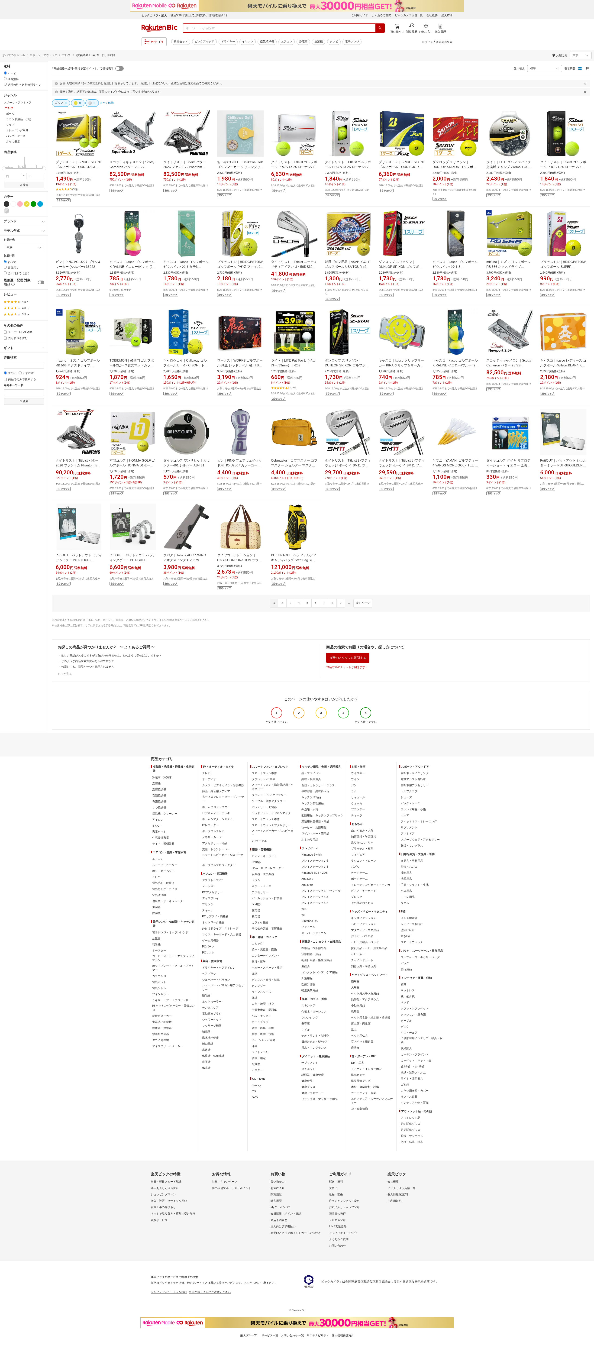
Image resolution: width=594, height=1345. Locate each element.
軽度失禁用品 (309, 990)
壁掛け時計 (408, 930)
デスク (405, 1026)
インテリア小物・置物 (415, 1102)
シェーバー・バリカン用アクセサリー (223, 987)
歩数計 (206, 1049)
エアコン (286, 41)
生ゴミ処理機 (160, 1040)
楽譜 (254, 973)
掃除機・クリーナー (164, 813)
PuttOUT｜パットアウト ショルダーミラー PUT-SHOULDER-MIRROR (563, 465)
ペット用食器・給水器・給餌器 (370, 1017)
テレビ (334, 41)
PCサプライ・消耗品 (215, 916)
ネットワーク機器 (213, 922)
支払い (333, 1188)
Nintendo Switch (311, 854)
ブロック (356, 897)
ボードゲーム (359, 878)
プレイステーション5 (314, 860)
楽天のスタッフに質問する (348, 658)
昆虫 (354, 1029)
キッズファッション (363, 918)
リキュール (358, 797)
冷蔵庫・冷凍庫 (162, 777)
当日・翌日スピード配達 (166, 1181)
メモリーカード (212, 837)
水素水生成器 (160, 1034)
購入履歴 (276, 1201)
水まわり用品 (309, 839)
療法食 (355, 1047)
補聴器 (206, 1031)
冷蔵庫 (303, 41)
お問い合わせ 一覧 (292, 1335)
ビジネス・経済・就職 (266, 979)
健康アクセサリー (312, 1093)
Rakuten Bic (159, 28)
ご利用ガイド (359, 15)
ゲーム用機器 (210, 940)
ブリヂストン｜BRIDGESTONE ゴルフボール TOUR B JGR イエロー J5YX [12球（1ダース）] (402, 167)
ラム (354, 791)
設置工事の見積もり (163, 1207)
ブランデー (358, 809)
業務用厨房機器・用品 (315, 821)
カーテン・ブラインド (415, 1054)
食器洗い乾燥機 (162, 1022)
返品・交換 (336, 1194)
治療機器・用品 (311, 954)
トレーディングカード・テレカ (370, 884)
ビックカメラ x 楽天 (154, 15)
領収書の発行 (337, 1213)
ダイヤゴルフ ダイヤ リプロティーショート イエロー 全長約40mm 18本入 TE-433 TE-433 (508, 465)
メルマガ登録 (337, 1220)
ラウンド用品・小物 (413, 809)
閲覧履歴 (276, 1194)
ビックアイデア (204, 41)
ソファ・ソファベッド (415, 1008)
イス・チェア (409, 1032)
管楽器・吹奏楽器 (263, 874)
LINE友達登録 (337, 1226)
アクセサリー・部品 (214, 843)
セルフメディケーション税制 (169, 1292)
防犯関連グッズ (410, 1123)
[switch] (41, 282)
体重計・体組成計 (213, 1055)
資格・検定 (259, 1058)
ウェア (405, 815)
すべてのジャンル (14, 55)
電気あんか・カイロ (164, 889)
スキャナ (207, 910)
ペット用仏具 (359, 1035)
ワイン (355, 779)
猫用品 (355, 981)
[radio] (5, 72)
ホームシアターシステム (217, 819)
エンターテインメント (266, 955)
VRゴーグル (259, 841)
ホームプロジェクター (216, 807)
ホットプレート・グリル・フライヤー (173, 968)
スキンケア (308, 1005)
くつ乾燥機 (159, 807)
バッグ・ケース (410, 803)
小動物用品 (358, 1005)
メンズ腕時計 (409, 918)
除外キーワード (13, 385)
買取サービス (159, 1220)
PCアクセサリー (212, 892)
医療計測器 (308, 984)
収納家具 (406, 1048)
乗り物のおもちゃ (362, 842)
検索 (25, 185)
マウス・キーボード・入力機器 (221, 934)
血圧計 (206, 1062)
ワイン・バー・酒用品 (315, 833)
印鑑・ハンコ (409, 866)
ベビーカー (358, 954)
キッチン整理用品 (312, 803)
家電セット (181, 41)
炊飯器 (156, 938)
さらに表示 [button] (13, 141)
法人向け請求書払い (283, 1226)
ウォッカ (356, 803)
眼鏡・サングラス (412, 845)
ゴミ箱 (405, 1084)
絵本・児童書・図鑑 (264, 949)
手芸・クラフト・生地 (415, 884)
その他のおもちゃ (362, 903)
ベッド (405, 1002)
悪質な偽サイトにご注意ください (210, 1292)
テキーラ (356, 815)
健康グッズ (308, 1087)
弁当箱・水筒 (309, 809)
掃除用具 (406, 872)
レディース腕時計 (412, 924)
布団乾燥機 (159, 801)
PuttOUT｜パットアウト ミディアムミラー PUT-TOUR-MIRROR (79, 560)
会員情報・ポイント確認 (286, 1213)
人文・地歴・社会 (263, 1004)
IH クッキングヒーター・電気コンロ (173, 1008)
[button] (4, 162)
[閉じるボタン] (585, 83)
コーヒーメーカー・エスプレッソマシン (173, 958)
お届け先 (9, 239)
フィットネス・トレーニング (419, 821)
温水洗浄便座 (210, 1037)
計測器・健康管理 (312, 1075)
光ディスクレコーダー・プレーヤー (223, 799)
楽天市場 (446, 15)
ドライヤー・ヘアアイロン (219, 967)
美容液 (305, 1023)
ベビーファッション (363, 924)
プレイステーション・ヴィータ (320, 890)
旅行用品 (406, 969)
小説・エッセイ (261, 1016)
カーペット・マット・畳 (416, 1060)
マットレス (408, 990)
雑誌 (254, 997)
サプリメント (309, 1062)
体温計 (206, 1068)
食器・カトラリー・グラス (318, 785)
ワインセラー (160, 994)
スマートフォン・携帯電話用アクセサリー (273, 787)
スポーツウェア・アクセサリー (420, 839)
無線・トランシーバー (216, 849)
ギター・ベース (261, 886)
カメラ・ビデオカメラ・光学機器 (223, 785)
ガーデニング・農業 (363, 1093)
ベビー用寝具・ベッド (365, 942)
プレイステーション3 (314, 897)
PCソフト (208, 952)
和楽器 (256, 916)
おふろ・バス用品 (362, 936)
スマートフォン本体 (264, 773)
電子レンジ (352, 41)
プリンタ (207, 904)
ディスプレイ (210, 898)
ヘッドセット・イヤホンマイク (271, 813)
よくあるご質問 (381, 15)
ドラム (256, 880)
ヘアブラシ (209, 973)
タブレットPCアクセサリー (269, 795)
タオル (405, 903)
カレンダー (259, 985)
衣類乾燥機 (159, 795)
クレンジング (309, 1017)
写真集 (256, 1064)
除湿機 (156, 913)
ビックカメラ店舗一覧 (409, 15)
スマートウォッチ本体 (266, 819)
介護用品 (307, 978)
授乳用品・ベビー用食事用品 (369, 948)
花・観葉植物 (359, 1108)
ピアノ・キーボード (264, 856)
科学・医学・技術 (263, 1034)
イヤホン (247, 41)
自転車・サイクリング (415, 773)
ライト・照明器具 (163, 843)
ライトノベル (260, 1052)
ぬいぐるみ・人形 (362, 830)
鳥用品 (355, 1011)
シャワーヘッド (212, 1019)
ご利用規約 (394, 1201)
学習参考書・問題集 (264, 1010)
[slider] (4, 168)
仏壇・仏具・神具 (412, 1142)
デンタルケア (210, 1007)
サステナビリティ (318, 1335)
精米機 (156, 944)
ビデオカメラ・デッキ (216, 813)
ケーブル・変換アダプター (268, 801)
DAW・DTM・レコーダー (268, 868)
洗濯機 (318, 41)
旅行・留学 (259, 961)
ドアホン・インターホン (366, 1068)
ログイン (427, 42)
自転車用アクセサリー (415, 785)
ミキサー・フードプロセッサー (171, 1000)
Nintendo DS (309, 921)
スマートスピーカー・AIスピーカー (223, 857)
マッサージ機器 (212, 1025)
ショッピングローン (163, 1194)
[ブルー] (40, 204)
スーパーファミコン (313, 933)
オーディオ (209, 779)
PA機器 (256, 862)
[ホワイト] (13, 204)
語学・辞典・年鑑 (263, 1028)
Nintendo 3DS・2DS (314, 872)
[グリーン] (33, 204)
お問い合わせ (337, 1245)
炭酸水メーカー (162, 1016)
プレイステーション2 (314, 903)
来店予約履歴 (279, 1220)
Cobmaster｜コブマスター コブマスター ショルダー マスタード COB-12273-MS (294, 465)
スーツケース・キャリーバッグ (420, 957)
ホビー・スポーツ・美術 (267, 967)
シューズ (406, 797)
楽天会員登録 (444, 42)
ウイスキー (358, 773)
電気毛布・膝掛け (163, 883)
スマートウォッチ (412, 942)
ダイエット (308, 1068)
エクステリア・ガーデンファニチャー (372, 1100)
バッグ (405, 963)
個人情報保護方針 (398, 1194)
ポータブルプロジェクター (219, 865)
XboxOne (307, 878)
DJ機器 (256, 904)
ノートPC (208, 886)
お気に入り (277, 1188)
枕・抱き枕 (408, 996)
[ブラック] (6, 204)
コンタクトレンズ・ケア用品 (319, 972)
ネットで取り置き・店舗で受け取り (173, 1213)
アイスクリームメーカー (167, 1046)
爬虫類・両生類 (361, 1023)
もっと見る (65, 674)
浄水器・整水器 (162, 1028)
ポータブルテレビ (213, 831)
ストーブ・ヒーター (164, 864)
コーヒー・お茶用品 (313, 827)
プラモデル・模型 (362, 848)
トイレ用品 (408, 897)
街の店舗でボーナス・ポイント (231, 1188)
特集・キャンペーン (224, 1181)
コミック (257, 943)
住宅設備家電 (160, 837)
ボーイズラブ (260, 1022)
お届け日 (9, 255)
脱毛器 (206, 995)
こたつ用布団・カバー (415, 1090)
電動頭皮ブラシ (212, 1013)
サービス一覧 (269, 1335)
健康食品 (307, 1081)
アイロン (157, 819)
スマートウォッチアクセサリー (271, 825)
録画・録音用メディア (216, 791)
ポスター (257, 1070)
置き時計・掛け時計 (413, 1066)
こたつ (156, 877)
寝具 (403, 984)
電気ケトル (159, 988)
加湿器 (156, 907)
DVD (255, 1097)
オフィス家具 (409, 1096)
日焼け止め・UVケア (314, 1041)
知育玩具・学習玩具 (363, 836)
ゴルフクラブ (409, 791)
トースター (159, 950)
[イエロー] (26, 204)
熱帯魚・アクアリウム (365, 999)
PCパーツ (208, 946)
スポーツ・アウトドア (43, 55)
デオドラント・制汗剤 (315, 1035)
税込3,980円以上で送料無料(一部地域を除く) (199, 15)
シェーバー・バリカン (216, 979)
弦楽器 (256, 910)
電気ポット (159, 982)
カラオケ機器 (260, 922)
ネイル (305, 1029)
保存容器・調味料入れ (315, 791)
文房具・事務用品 (412, 860)
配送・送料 (336, 1181)
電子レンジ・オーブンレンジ (170, 932)
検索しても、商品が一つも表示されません (87, 666)
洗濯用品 (406, 878)
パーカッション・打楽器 (267, 898)
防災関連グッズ (361, 1081)
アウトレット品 (410, 1117)
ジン (354, 785)
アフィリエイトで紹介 (343, 1233)
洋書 (254, 1046)
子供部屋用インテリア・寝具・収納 (421, 1040)
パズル (355, 866)
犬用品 (355, 987)
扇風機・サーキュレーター (169, 901)
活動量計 (207, 1043)
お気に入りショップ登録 (344, 1207)
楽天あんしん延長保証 (165, 1188)
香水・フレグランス (313, 1047)
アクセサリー (260, 892)
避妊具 (305, 966)
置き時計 (406, 936)
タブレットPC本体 (263, 779)
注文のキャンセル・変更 (344, 1201)
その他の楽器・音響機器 (267, 928)
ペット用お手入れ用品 (365, 993)
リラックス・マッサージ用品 (319, 1099)
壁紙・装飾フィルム (413, 1072)
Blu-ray (256, 1085)
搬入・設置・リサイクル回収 (169, 1201)
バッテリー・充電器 (264, 807)
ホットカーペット (163, 871)
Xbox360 (307, 884)
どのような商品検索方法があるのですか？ (87, 661)
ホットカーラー (212, 1001)
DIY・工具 (357, 1062)
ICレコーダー (210, 825)
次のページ (363, 603)
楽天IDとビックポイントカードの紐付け (296, 1233)
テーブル (406, 1020)
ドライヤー (228, 41)
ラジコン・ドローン (363, 860)
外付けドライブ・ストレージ (220, 928)
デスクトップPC (212, 880)
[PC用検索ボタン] (380, 28)
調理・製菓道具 (311, 779)
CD (254, 1091)
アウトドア (408, 833)
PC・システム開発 (263, 1040)
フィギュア (358, 854)
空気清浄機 (267, 41)
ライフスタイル (261, 991)
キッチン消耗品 (311, 797)
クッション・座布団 (413, 1014)
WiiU (304, 909)
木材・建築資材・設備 (365, 1087)
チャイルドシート (362, 960)
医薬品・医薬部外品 (313, 948)
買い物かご (277, 1181)
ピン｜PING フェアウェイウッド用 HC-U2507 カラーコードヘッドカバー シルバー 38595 (239, 465)
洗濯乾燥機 (159, 789)
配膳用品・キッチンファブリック (322, 815)
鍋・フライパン (311, 773)
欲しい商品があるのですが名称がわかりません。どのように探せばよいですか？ (111, 655)
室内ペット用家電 (362, 1041)
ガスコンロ (159, 976)
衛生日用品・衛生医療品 (316, 960)
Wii (303, 915)
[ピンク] (20, 204)
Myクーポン (278, 1207)
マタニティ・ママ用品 (365, 930)
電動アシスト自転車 (413, 779)
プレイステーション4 (314, 866)
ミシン (156, 825)
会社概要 (432, 15)
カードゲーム (359, 872)
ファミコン (308, 927)
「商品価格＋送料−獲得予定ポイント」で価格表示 (82, 68)
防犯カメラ (358, 1075)
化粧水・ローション (313, 1011)
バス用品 (406, 890)
